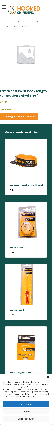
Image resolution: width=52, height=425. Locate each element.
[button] (48, 377)
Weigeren (26, 411)
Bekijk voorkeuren (26, 418)
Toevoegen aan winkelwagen (19, 116)
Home (7, 22)
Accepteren (26, 404)
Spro (21, 22)
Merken (14, 22)
